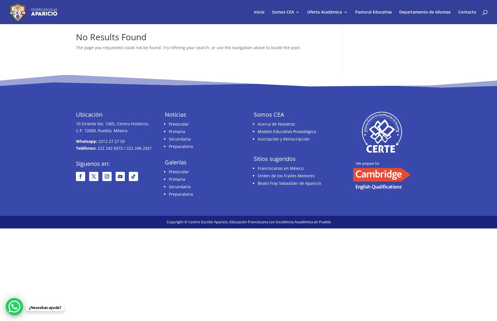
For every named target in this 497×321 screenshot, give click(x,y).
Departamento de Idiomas (425, 12)
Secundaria (180, 139)
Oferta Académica (324, 12)
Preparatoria (181, 146)
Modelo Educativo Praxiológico (287, 131)
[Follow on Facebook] (80, 176)
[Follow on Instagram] (107, 176)
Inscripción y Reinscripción (283, 139)
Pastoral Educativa (373, 12)
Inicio (259, 12)
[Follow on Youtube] (120, 176)
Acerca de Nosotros (276, 124)
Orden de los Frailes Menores (286, 175)
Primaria (177, 131)
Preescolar (179, 124)
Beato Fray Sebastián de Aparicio (289, 183)
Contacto (467, 12)
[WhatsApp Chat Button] (14, 306)
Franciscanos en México (280, 168)
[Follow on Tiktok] (133, 176)
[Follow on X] (93, 176)
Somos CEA (283, 12)
